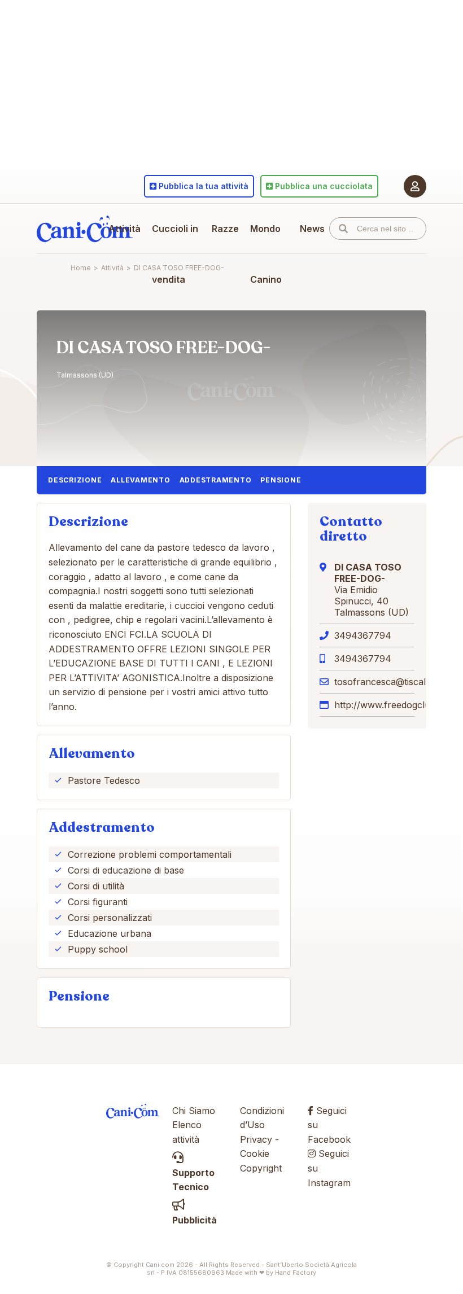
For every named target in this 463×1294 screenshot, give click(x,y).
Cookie (254, 1153)
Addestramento (216, 480)
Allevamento (140, 480)
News (312, 228)
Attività (124, 228)
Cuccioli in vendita (175, 254)
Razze (225, 228)
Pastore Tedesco (104, 780)
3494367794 (362, 635)
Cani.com (85, 228)
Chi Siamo (193, 1110)
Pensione (280, 480)
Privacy (256, 1139)
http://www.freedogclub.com (395, 704)
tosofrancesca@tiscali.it (384, 681)
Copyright (261, 1168)
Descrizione (75, 480)
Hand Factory (295, 1273)
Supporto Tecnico (193, 1179)
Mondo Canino (266, 254)
